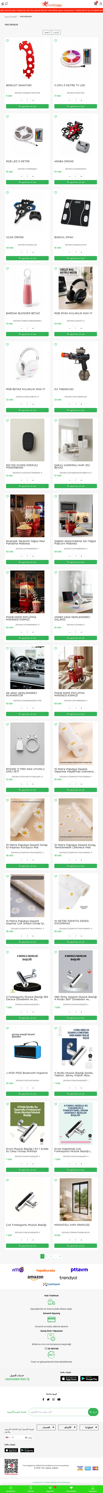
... (55, 1256)
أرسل (95, 1412)
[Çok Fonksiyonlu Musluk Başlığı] (27, 1199)
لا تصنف (47, 32)
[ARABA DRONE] (75, 136)
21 (60, 1256)
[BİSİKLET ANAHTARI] (27, 60)
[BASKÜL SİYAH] (75, 212)
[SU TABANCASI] (75, 364)
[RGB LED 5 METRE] (27, 136)
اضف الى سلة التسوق (29, 106)
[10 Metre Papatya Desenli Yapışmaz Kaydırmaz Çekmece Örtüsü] (75, 743)
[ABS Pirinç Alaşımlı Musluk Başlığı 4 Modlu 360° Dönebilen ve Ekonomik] (75, 971)
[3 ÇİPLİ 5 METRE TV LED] (75, 60)
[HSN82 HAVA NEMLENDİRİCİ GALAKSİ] (75, 592)
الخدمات (46, 1427)
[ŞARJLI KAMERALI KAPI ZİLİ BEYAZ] (75, 440)
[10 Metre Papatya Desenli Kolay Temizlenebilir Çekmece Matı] (75, 819)
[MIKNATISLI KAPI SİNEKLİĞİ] (75, 1199)
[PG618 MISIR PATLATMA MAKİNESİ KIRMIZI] (27, 592)
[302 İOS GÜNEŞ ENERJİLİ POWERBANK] (27, 440)
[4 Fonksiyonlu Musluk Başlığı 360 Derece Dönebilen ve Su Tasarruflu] (27, 971)
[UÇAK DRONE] (27, 212)
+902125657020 (16, 1379)
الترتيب (56, 32)
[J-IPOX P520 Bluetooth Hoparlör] (27, 1047)
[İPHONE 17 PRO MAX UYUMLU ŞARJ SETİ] (27, 743)
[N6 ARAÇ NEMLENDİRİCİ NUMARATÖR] (27, 667)
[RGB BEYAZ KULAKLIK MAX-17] (27, 364)
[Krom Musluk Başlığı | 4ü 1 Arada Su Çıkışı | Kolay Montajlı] (27, 1123)
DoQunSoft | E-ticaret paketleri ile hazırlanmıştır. (51, 1482)
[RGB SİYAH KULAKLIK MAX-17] (75, 288)
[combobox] (8, 1437)
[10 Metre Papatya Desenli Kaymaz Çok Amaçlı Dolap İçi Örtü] (27, 895)
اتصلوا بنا (89, 1427)
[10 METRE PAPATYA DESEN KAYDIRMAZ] (75, 895)
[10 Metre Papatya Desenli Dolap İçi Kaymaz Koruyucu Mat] (27, 819)
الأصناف (67, 1427)
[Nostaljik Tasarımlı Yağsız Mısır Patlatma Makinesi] (27, 515)
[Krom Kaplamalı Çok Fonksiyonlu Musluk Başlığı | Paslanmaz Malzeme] (75, 1123)
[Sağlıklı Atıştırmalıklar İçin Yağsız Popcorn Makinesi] (75, 515)
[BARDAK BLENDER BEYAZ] (27, 288)
